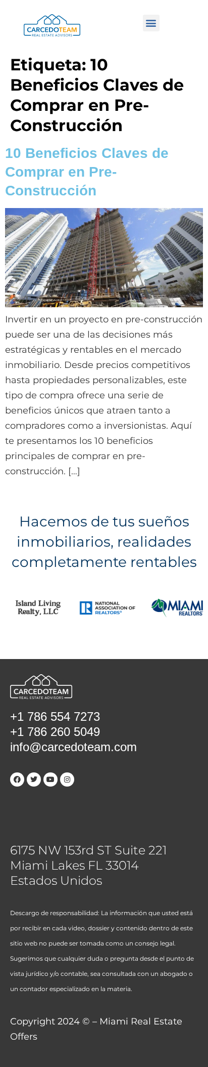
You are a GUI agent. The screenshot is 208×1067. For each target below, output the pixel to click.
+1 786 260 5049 (55, 731)
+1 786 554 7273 (55, 716)
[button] (151, 23)
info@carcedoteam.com (73, 747)
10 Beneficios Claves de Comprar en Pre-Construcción (87, 171)
